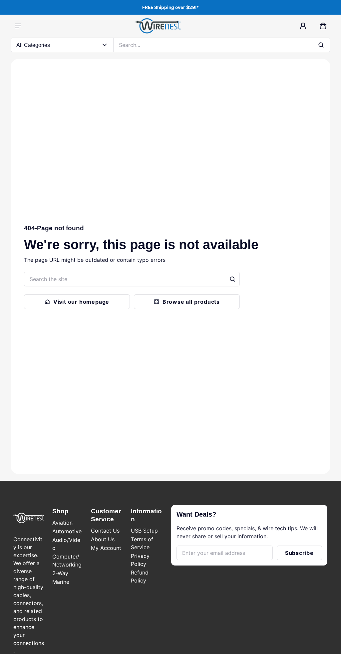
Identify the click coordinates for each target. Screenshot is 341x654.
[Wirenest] (158, 26)
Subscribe (299, 553)
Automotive (67, 531)
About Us (103, 539)
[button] (323, 26)
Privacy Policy (140, 560)
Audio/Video (66, 544)
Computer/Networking (67, 560)
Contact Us (105, 530)
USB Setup (144, 530)
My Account (106, 548)
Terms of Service (142, 543)
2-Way (60, 573)
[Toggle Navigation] (18, 26)
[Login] (303, 26)
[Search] (232, 279)
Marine (60, 581)
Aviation (62, 522)
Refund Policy (140, 576)
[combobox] (221, 45)
